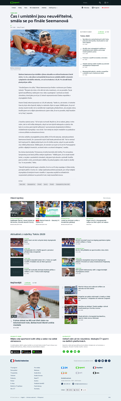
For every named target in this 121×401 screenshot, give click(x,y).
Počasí (12, 381)
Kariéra (36, 381)
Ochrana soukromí (31, 397)
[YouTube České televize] (102, 360)
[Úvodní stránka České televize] (19, 360)
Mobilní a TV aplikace (16, 386)
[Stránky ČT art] (79, 373)
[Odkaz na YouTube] (75, 351)
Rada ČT (36, 378)
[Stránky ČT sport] (80, 368)
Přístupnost (40, 397)
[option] (69, 390)
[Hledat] (100, 2)
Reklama (36, 370)
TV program (13, 367)
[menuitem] (13, 7)
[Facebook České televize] (99, 360)
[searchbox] (90, 2)
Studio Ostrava (38, 375)
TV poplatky (13, 373)
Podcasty (13, 378)
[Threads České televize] (109, 360)
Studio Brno (37, 373)
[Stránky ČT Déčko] (64, 373)
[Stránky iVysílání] (98, 368)
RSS (110, 397)
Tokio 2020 (13, 13)
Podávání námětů (39, 383)
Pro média (37, 367)
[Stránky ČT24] (64, 368)
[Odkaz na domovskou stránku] (17, 3)
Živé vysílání (13, 370)
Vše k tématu (107, 198)
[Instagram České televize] (96, 360)
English (23, 397)
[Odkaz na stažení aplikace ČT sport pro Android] (26, 352)
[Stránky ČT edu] (96, 373)
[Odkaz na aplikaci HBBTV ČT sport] (37, 352)
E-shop (12, 383)
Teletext (12, 375)
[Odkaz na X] (71, 351)
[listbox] (76, 389)
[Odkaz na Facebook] (67, 351)
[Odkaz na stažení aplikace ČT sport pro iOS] (15, 352)
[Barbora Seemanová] (43, 48)
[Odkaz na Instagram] (64, 351)
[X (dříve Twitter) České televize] (106, 360)
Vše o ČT (12, 388)
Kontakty (37, 388)
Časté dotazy (37, 386)
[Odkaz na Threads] (78, 351)
